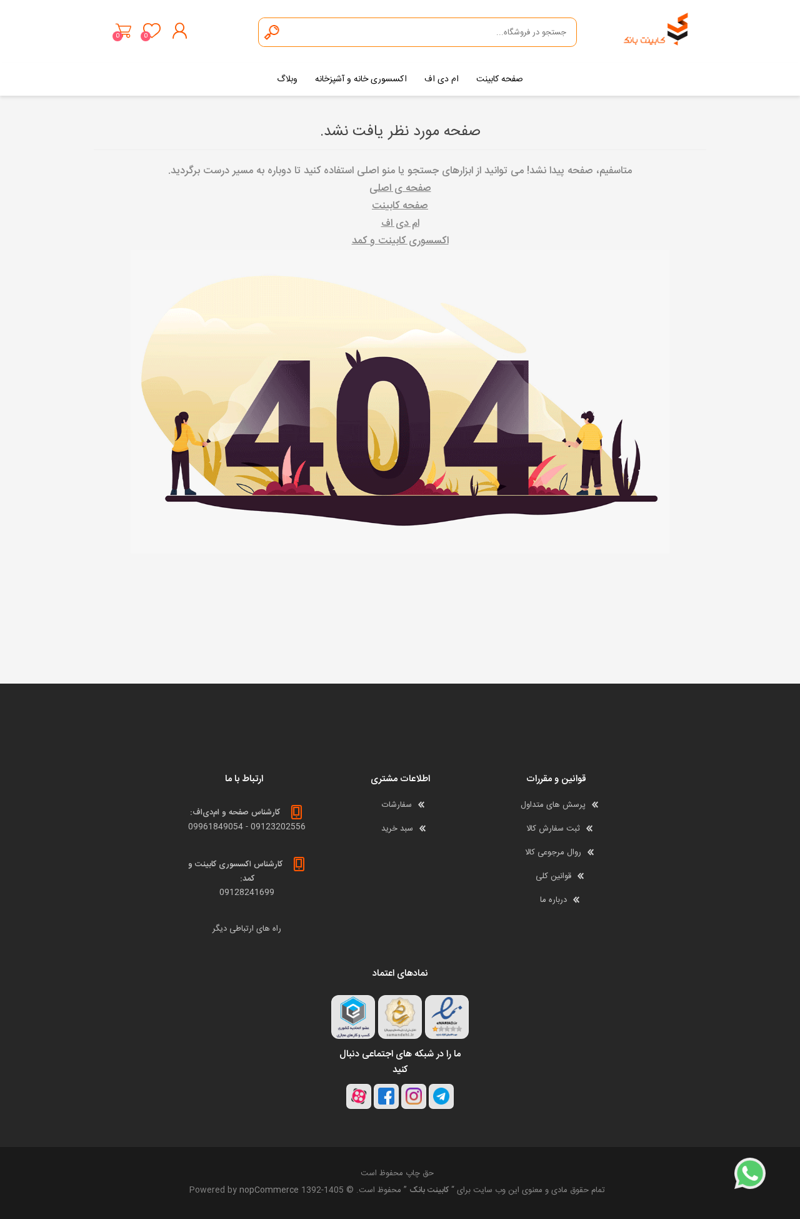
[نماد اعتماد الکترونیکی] (447, 1017)
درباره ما (553, 900)
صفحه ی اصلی (400, 188)
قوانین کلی (553, 876)
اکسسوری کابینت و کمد (400, 241)
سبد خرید (123, 30)
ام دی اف (400, 223)
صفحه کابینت (400, 206)
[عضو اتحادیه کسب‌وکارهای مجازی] (353, 1017)
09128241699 (246, 892)
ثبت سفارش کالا (553, 829)
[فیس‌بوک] (386, 1096)
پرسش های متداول (553, 805)
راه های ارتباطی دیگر (246, 929)
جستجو (272, 32)
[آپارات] (358, 1096)
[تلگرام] (441, 1096)
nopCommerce (269, 1190)
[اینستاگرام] (413, 1096)
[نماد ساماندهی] (400, 1017)
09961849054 (215, 827)
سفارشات (397, 805)
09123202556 (278, 827)
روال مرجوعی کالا (553, 852)
